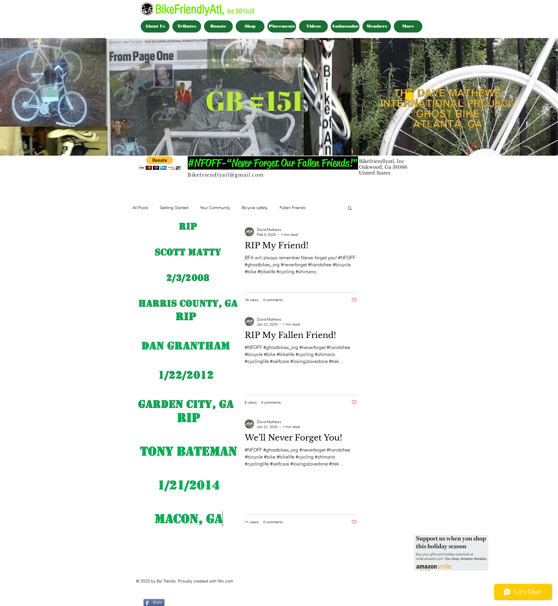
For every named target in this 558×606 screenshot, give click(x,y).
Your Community (215, 207)
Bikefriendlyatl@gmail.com (225, 175)
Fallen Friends (293, 207)
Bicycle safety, (255, 207)
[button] (409, 93)
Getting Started (174, 207)
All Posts (140, 207)
